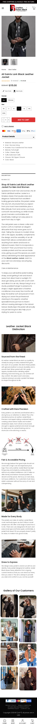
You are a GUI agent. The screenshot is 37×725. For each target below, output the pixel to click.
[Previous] (5, 36)
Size (3, 104)
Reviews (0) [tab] (6, 179)
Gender (4, 96)
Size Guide (19, 91)
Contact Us (25, 708)
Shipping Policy (13, 708)
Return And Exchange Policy (18, 707)
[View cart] (33, 8)
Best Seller (12, 70)
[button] (3, 8)
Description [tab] (6, 175)
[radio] (4, 100)
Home (4, 70)
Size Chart (8, 91)
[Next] (32, 36)
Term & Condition (24, 705)
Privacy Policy (10, 705)
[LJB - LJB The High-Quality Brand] (18, 8)
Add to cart (23, 120)
